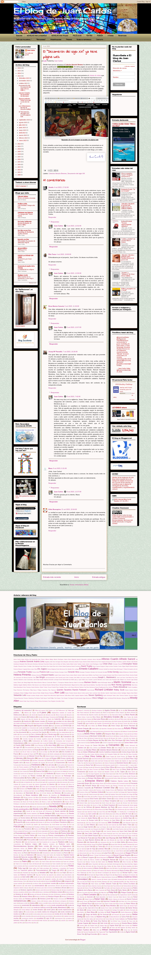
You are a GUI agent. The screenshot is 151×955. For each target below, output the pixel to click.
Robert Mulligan (24, 693)
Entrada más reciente (52, 577)
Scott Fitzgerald (112, 912)
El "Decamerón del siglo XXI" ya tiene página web (25, 114)
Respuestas (55, 222)
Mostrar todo (32, 282)
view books (132, 399)
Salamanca (30, 855)
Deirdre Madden (114, 761)
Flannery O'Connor (118, 785)
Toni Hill (112, 921)
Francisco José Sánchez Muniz (127, 790)
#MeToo (26, 712)
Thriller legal (22, 868)
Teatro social (28, 866)
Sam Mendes (101, 693)
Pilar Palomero (52, 690)
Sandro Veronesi (120, 908)
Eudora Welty (117, 778)
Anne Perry (81, 725)
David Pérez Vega (131, 758)
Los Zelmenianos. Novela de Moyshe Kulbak (25, 107)
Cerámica (16, 730)
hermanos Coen (46, 701)
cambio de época (38, 877)
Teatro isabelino (56, 863)
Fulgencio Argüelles (132, 792)
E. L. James (130, 765)
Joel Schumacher (50, 677)
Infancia (24, 780)
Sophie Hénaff (125, 914)
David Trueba (86, 666)
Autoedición (17, 721)
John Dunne (101, 822)
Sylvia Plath (125, 917)
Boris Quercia (104, 738)
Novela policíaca (53, 820)
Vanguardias (34, 872)
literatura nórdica (36, 901)
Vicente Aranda (78, 698)
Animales (40, 717)
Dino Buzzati (89, 763)
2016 (19, 159)
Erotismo (49, 760)
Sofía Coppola (75, 695)
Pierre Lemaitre (90, 895)
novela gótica (50, 909)
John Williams (90, 825)
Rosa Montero (111, 905)
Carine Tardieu (77, 664)
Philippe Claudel (126, 892)
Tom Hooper (64, 698)
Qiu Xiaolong (80, 897)
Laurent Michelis (97, 679)
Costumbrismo (19, 743)
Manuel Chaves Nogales (122, 855)
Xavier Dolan (23, 701)
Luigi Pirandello (131, 848)
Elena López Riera (32, 669)
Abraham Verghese (97, 710)
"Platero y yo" (52, 710)
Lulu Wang (24, 682)
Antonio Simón (87, 661)
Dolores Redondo (109, 763)
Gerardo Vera (73, 672)
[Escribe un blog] (51, 170)
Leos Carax (105, 679)
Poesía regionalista (42, 831)
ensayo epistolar (18, 883)
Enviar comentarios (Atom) (79, 585)
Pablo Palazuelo (82, 883)
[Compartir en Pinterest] (57, 170)
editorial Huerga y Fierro (20, 881)
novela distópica (38, 909)
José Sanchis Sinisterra (110, 831)
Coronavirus (59, 741)
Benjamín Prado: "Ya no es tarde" (128, 190)
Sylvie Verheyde (107, 695)
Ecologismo (44, 754)
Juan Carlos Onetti (105, 833)
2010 (19, 175)
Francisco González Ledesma (85, 790)
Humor (29, 778)
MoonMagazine (55, 39)
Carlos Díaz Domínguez (115, 740)
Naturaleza (40, 804)
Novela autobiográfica (21, 809)
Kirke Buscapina (54, 509)
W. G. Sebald (101, 927)
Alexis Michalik (97, 659)
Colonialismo (67, 736)
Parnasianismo (57, 827)
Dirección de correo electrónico (120, 69)
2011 (19, 172)
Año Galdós (17, 723)
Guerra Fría (51, 771)
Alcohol (33, 715)
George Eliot (108, 796)
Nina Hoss (134, 685)
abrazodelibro (22, 248)
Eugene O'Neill (127, 778)
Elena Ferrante (94, 769)
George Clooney (54, 672)
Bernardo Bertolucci (33, 664)
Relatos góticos (41, 848)
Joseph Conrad (131, 827)
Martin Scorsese (122, 682)
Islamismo (59, 780)
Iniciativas (31, 780)
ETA (37, 754)
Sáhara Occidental (64, 859)
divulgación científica (50, 879)
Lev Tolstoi (98, 846)
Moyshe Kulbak (101, 877)
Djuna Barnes (98, 763)
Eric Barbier (68, 669)
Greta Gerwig (113, 672)
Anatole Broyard (97, 721)
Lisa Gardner (116, 846)
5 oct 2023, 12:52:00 (74, 226)
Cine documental (21, 732)
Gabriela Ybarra (114, 794)
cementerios (48, 877)
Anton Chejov (115, 725)
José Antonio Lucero (82, 829)
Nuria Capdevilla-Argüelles (117, 881)
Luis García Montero (105, 851)
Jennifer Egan (127, 818)
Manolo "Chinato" (94, 855)
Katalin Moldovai (44, 679)
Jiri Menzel (25, 677)
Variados (43, 872)
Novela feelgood (45, 813)
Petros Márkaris (94, 892)
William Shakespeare (111, 930)
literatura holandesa (40, 896)
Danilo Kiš (131, 756)
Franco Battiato (51, 767)
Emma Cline (80, 776)
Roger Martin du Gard (85, 905)
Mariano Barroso (69, 682)
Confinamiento (36, 741)
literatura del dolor (49, 894)
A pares (42, 712)
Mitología (53, 797)
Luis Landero (130, 851)
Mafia (37, 788)
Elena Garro (116, 769)
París (72, 827)
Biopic (52, 725)
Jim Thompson (105, 820)
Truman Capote (82, 923)
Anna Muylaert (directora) (67, 661)
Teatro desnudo (45, 863)
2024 (19, 73)
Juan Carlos (58, 226)
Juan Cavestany (28, 679)
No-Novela (17, 807)
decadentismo (23, 879)
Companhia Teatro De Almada (63, 739)
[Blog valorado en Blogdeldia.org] (24, 339)
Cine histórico (53, 732)
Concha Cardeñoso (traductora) (109, 752)
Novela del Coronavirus (45, 811)
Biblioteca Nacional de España (64, 723)
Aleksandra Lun (105, 714)
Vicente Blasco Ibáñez (129, 923)
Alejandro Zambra (93, 714)
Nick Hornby (128, 879)
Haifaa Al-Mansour (124, 672)
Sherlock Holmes (57, 857)
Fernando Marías (90, 785)
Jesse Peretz (125, 675)
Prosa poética (31, 840)
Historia (70, 773)
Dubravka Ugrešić (110, 765)
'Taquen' (34, 712)
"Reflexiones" (41, 39)
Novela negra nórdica (24, 820)
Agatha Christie (110, 710)
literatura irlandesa (67, 896)
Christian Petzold (117, 664)
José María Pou (130, 677)
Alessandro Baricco (117, 714)
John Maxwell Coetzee (129, 822)
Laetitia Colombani (127, 844)
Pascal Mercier (75, 687)
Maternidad (29, 793)
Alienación (69, 715)
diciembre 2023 (24, 78)
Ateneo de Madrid (46, 719)
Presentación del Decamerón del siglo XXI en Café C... (25, 88)
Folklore (42, 767)
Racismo (18, 842)
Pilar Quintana (111, 894)
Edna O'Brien (110, 767)
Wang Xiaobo (131, 927)
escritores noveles (50, 883)
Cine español (32, 732)
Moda (60, 797)
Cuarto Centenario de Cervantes (65, 743)
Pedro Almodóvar (120, 687)
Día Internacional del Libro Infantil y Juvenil (58, 749)
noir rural (46, 905)
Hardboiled (49, 773)
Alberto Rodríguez (59, 659)
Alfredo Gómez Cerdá (83, 717)
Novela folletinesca (61, 813)
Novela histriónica (38, 815)
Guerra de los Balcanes (26, 773)
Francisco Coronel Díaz (104, 788)
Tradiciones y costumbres (59, 868)
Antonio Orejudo (83, 728)
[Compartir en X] (53, 170)
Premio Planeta (18, 835)
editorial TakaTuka (34, 881)
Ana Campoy (87, 719)
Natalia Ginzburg (117, 879)
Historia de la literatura (20, 775)
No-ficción (26, 807)
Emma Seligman (51, 669)
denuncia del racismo (36, 879)
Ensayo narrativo (66, 758)
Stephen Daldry (83, 695)
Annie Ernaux (103, 725)
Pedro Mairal (111, 890)
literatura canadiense (19, 892)
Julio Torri (111, 842)
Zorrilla (122, 932)
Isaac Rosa (102, 811)
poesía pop (36, 916)
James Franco (66, 675)
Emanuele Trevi (81, 773)
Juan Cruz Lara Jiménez (119, 833)
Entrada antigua (98, 577)
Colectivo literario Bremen (58, 173)
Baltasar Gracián (127, 731)
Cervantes (114, 745)
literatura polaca (47, 901)
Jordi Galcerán (112, 824)
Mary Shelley (107, 866)
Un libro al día (22, 204)
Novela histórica (50, 815)
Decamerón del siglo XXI (76, 173)
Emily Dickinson (130, 774)
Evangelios (35, 762)
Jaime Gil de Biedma (104, 813)
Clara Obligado (119, 747)
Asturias (36, 719)
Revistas (67, 850)
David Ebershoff (95, 758)
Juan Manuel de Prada (84, 838)
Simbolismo (68, 857)
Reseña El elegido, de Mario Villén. (24, 224)
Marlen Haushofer (93, 864)
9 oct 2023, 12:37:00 (74, 492)
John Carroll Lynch (60, 677)
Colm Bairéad (35, 666)
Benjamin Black (110, 734)
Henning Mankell (94, 803)
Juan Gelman (104, 835)
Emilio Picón (118, 773)
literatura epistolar (61, 894)
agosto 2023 (23, 122)
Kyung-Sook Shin (115, 844)
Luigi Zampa (134, 679)
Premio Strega (42, 835)
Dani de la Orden (57, 666)
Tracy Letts (132, 921)
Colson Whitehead (89, 752)
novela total (28, 914)
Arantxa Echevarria (106, 661)
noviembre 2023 (24, 80)
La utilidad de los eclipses (26, 269)
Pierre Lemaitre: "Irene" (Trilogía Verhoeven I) (126, 174)
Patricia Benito (127, 886)
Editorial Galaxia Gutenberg (52, 756)
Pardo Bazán (107, 886)
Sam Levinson (93, 693)
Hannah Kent (98, 801)
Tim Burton (37, 698)
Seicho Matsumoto (126, 912)
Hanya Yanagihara (111, 801)
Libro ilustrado (62, 784)
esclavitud (27, 883)
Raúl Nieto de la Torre (125, 901)
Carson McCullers (99, 745)
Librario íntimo (23, 196)
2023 (19, 76)
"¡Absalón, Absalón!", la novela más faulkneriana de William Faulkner (128, 206)
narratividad (25, 905)
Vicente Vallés (83, 925)
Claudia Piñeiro (91, 750)
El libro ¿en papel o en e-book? (128, 289)
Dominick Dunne (122, 763)
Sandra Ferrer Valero (106, 908)
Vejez (51, 872)
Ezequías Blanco (94, 780)
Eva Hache (110, 669)
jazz (27, 887)
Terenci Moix (108, 919)
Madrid (29, 788)
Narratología (31, 804)
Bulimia (58, 725)
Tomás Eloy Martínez (100, 921)
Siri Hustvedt (104, 914)
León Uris (107, 846)
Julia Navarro (90, 842)
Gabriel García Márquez (20, 769)
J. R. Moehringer (130, 811)
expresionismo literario (54, 885)
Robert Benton (129, 690)
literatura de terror (21, 894)
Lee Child (90, 846)
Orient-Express (45, 824)
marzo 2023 (23, 135)
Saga (22, 855)
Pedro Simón (122, 890)
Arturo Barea (117, 728)
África (21, 922)
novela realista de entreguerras (47, 912)
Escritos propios (59, 760)
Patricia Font (82, 687)
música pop (63, 903)
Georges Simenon (130, 796)
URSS (62, 870)
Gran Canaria (23, 771)
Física (70, 767)
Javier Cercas (130, 816)
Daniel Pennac (121, 756)
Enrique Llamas (81, 778)
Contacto (99, 39)
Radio (26, 842)
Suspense (41, 859)
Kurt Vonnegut (103, 844)
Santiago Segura (125, 693)
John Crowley (69, 677)
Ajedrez (27, 715)
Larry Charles (89, 679)
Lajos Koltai (81, 679)
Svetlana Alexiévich (114, 916)
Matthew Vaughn (18, 685)
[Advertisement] (25, 385)
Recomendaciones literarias (24, 846)
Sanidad (58, 855)
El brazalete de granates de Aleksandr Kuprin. (26, 241)
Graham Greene (106, 798)
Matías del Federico (99, 870)
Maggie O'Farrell (131, 853)
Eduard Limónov (121, 767)
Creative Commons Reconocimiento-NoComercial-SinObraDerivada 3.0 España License (122, 521)
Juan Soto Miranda (109, 840)
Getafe (15, 771)
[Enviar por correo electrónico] (49, 170)
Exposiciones (60, 762)
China (23, 730)
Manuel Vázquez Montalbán (129, 857)
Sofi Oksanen (115, 914)
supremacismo (59, 918)
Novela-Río (19, 822)
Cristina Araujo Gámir (128, 752)
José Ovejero (96, 831)
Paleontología (28, 827)
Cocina (24, 736)
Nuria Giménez (35, 687)
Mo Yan (91, 877)
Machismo (22, 788)
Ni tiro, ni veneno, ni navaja (26, 198)
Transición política (26, 870)
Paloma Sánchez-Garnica (94, 886)
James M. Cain (126, 814)
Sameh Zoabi (109, 693)
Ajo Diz (120, 710)
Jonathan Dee (102, 824)
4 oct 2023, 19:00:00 (64, 254)
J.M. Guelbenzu (81, 813)
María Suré (109, 868)
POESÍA (100, 35)
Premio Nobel (66, 833)
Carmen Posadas (85, 745)
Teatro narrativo (67, 863)
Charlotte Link (81, 747)
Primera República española (43, 837)
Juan (121, 387)
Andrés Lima (39, 661)
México (37, 801)
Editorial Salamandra (68, 756)
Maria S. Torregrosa (58, 682)
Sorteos (16, 859)
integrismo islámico (19, 887)
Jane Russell (36, 782)
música (32, 903)
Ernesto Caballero (88, 668)
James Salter (88, 816)
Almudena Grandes (112, 717)
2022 (19, 144)
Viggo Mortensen (87, 698)
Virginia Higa (103, 925)
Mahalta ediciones (52, 788)
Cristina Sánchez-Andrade (97, 754)
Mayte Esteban (124, 870)
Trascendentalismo (42, 870)
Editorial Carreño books (20, 756)
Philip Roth (113, 892)
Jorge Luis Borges (101, 827)
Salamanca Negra (42, 855)
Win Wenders (117, 698)
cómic (15, 879)
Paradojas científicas (39, 827)
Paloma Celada (81, 886)
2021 (19, 146)
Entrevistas (26, 760)
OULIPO (28, 824)
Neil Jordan (104, 685)
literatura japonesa (31, 898)
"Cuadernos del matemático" (23, 710)
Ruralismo (59, 853)
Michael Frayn (116, 872)
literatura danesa (69, 892)
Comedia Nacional (28, 739)
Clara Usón (128, 747)
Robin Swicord (33, 693)
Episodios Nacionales (38, 760)
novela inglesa (18, 912)
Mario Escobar (127, 861)
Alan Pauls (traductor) (83, 712)
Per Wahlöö (133, 890)
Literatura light (61, 786)
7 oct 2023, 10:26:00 (70, 351)
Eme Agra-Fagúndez (94, 773)
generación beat (67, 885)
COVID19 (66, 725)
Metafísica (54, 795)
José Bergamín (94, 829)
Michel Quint (90, 875)
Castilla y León (49, 728)
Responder (52, 217)
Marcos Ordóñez (95, 859)
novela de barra (27, 907)
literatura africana (60, 888)
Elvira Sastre (131, 771)
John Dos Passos (91, 822)
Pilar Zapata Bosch (122, 894)
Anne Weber (91, 725)
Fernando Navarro (105, 785)
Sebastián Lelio (20, 695)
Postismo (33, 833)
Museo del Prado (27, 801)
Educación (30, 758)
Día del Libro (54, 752)
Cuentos (28, 745)
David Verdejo (104, 761)
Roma (26, 853)
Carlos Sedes (85, 664)
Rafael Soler (99, 899)
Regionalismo (67, 846)
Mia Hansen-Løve (37, 685)
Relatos (30, 848)
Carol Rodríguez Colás (96, 664)
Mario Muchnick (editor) (59, 791)
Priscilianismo (70, 837)
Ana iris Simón (87, 721)
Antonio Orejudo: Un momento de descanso (24, 94)
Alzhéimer (16, 717)
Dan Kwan (50, 666)
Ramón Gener (83, 901)
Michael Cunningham (103, 872)
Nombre (116, 77)
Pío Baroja (132, 894)
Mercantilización (18, 795)
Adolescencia (18, 715)
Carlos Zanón (95, 742)
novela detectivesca (59, 907)
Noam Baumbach (18, 687)
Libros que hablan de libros (30, 786)
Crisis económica (32, 743)
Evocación (51, 762)
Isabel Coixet (57, 675)
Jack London (92, 814)
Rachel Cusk (112, 897)
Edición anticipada (54, 754)
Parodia (66, 827)
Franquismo (61, 767)
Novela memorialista (51, 818)
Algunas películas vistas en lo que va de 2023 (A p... (25, 101)
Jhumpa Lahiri (93, 820)
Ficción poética (61, 765)
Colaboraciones (34, 736)
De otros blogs (51, 745)
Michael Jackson (28, 797)
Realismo (61, 842)
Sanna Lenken (117, 693)
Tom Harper (57, 698)
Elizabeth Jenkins (109, 771)
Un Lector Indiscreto (25, 221)
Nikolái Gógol (90, 881)
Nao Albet (98, 685)
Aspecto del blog (26, 719)
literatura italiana (18, 898)
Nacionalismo (57, 802)
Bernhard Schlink (96, 736)
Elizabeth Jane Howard (95, 771)
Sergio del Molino (91, 914)
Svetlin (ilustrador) (51, 859)
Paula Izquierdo (127, 888)
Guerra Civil (40, 771)
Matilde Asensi (127, 868)
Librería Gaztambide (40, 784)
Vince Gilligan (97, 698)
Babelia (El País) (26, 723)
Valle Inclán (104, 923)
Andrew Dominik (26, 661)
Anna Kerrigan (56, 661)
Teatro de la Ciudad (21, 863)
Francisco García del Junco (127, 787)
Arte (15, 719)
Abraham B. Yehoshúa (83, 710)
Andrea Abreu (108, 721)
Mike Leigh (83, 685)
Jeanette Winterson (115, 818)
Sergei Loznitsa (31, 695)
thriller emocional (32, 920)
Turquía (54, 870)
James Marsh (73, 675)
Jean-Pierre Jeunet (117, 675)
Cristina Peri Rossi (82, 754)
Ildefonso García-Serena (84, 809)
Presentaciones (28, 837)
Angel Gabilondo (90, 723)
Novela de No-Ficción (55, 809)
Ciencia (30, 730)
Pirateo (50, 829)
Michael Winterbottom (65, 685)
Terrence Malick (133, 695)
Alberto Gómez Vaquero (117, 712)
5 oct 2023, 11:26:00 (72, 306)
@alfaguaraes (121, 339)
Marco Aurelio (83, 859)
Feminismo (36, 765)
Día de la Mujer (43, 751)
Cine (48, 730)
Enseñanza (17, 760)
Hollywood (48, 775)
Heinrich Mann (83, 803)
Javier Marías (92, 818)
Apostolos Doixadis (106, 728)
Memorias (57, 793)
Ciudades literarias (64, 734)
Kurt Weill (71, 679)
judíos (32, 887)
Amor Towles (127, 717)
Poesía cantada (18, 831)
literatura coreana (56, 892)
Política (72, 831)
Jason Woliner (89, 675)
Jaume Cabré (118, 816)
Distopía (69, 747)
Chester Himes (105, 747)
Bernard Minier (133, 734)
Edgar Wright (125, 666)
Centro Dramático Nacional (64, 728)
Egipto (39, 758)
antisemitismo (68, 875)
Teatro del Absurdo (34, 863)
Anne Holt (132, 723)
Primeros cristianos (59, 837)
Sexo (48, 857)
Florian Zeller (35, 672)
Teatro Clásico (46, 861)
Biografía (31, 725)
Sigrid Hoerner (60, 695)
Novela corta (38, 809)
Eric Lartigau (75, 669)
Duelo (42, 749)
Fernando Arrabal (123, 783)
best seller (26, 877)
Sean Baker (134, 693)
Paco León (67, 687)
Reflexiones (56, 846)
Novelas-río (41, 822)
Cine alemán (59, 730)
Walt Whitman (121, 927)
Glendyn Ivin (94, 672)
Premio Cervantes (43, 833)
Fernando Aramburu (111, 783)
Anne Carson (123, 723)
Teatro (24, 861)
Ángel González (92, 934)
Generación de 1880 (41, 769)
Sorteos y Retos (28, 859)
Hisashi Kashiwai (122, 805)
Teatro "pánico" (35, 861)
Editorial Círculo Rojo (36, 756)
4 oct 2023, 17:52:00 (61, 187)
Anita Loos (115, 723)
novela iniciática (30, 912)
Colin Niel (129, 750)
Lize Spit (81, 848)
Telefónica (45, 866)
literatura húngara (53, 896)
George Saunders (118, 796)
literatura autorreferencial (42, 890)
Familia (70, 762)
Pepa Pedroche (18, 690)
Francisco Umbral (97, 792)
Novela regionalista (68, 820)
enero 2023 (23, 140)
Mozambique (58, 799)
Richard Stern (98, 903)
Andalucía (32, 717)
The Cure (63, 866)
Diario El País (40, 747)
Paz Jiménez (109, 687)
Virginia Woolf (114, 925)
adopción (51, 875)
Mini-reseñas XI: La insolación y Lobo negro (26, 277)
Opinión (36, 824)
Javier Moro (104, 818)
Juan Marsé (98, 838)
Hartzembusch (132, 801)
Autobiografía (68, 719)
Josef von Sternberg (91, 677)
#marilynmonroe (122, 340)
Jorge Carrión (88, 827)
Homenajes (67, 776)
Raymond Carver (95, 901)
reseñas (16, 918)
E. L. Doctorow (121, 765)
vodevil (70, 920)
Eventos (43, 762)
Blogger (82, 940)
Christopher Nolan (129, 664)
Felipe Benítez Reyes (97, 783)
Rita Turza (52, 254)
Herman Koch (126, 803)
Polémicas (64, 831)
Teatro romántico (18, 866)
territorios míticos (19, 920)
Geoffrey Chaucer (97, 796)
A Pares (111, 35)
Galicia (31, 769)
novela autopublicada (58, 905)
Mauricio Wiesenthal (112, 870)
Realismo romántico (48, 844)
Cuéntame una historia (25, 212)
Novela (53, 806)
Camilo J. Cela (122, 738)
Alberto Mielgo (49, 659)
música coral (42, 903)
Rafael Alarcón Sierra (124, 897)
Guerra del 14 (40, 773)
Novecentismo (43, 806)
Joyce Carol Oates (125, 831)
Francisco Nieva (83, 792)
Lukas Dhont (17, 682)
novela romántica (66, 912)
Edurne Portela (132, 767)
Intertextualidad (41, 780)
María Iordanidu (88, 868)
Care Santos (131, 738)
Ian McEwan (88, 807)
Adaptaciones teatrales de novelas (62, 712)
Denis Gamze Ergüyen (99, 666)
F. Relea (125, 669)
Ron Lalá (59, 692)
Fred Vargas (121, 792)
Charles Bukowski (130, 745)
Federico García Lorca (119, 781)
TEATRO (89, 35)
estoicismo (19, 885)
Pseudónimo (50, 839)
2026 (19, 68)
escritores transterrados (66, 883)
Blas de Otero (83, 738)
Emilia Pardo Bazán (107, 773)
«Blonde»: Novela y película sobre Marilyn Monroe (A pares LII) (127, 257)
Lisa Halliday (125, 846)
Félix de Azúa (82, 794)
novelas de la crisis (60, 914)
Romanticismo (35, 853)
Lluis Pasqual (112, 679)
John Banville (126, 820)
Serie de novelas (27, 857)
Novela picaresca (39, 820)
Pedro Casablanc (132, 687)
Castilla (40, 728)
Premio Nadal (54, 833)
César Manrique (39, 745)
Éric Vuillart (103, 934)
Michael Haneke (46, 685)
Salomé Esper (123, 905)
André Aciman (118, 721)
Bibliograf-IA (22, 250)
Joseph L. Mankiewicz (107, 677)
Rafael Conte (88, 899)
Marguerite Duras (124, 859)
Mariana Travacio (90, 861)
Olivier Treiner (43, 687)
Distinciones (60, 747)
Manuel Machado (101, 857)
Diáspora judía (17, 749)
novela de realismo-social (41, 907)
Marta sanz (104, 864)
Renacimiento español (65, 848)
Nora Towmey (27, 687)
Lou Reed (113, 848)
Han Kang (90, 801)
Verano (58, 872)
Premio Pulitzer (30, 835)
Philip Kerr (103, 892)
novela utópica (37, 914)
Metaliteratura (65, 795)
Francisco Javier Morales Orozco (105, 790)
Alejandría (40, 715)
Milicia (37, 797)
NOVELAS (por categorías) (37, 35)
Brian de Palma (61, 664)
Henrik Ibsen (105, 803)
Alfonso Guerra (60, 715)
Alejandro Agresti (76, 659)
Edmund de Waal (99, 767)
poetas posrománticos (48, 916)
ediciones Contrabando (65, 879)
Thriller (71, 866)
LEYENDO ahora (119, 407)
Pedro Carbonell (99, 890)
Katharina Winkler (132, 842)
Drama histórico (28, 749)
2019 (19, 151)
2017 (19, 157)
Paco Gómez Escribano (127, 883)
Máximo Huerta (111, 877)
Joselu (51, 187)
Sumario (19, 35)
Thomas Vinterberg (28, 698)
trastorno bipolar (54, 920)
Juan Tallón (120, 840)
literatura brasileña (67, 890)
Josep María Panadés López (117, 827)
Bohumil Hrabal (94, 738)
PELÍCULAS (77, 35)
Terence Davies (124, 695)
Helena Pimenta (22, 674)
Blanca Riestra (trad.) (131, 736)
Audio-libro (57, 719)
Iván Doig (111, 811)
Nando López (107, 879)
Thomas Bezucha (18, 698)
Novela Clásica (68, 806)
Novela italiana (25, 818)
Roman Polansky (49, 693)
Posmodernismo (21, 833)
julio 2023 (22, 125)
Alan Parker (41, 659)
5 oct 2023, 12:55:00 (74, 273)
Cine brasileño (70, 730)
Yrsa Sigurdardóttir (111, 932)
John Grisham (113, 822)
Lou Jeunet (127, 679)
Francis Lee (44, 672)
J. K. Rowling (120, 811)
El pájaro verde (23, 275)
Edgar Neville (88, 767)
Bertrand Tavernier (44, 664)
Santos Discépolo (130, 910)
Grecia (31, 771)
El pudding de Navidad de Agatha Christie (26, 232)
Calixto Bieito (69, 664)
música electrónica (53, 903)
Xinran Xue (127, 930)
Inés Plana (108, 809)
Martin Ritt (110, 682)
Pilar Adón (102, 894)
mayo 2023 (23, 130)
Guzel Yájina (127, 798)
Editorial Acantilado (67, 754)
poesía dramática (26, 916)
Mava (50, 468)
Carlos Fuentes (130, 740)
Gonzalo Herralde (102, 672)
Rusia (66, 853)
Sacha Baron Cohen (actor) (81, 693)
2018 (19, 154)
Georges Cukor (63, 672)
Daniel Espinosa (66, 666)
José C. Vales (105, 829)
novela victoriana (47, 914)
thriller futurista (43, 920)
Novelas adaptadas (30, 822)
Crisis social (42, 743)
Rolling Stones (17, 853)
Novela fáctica (27, 815)
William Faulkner (83, 930)
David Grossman (118, 758)
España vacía (18, 762)
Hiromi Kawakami (109, 805)
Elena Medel (126, 769)
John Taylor (80, 824)
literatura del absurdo (35, 894)
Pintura (43, 829)
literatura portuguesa (60, 901)
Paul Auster (97, 888)
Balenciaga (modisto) (39, 723)
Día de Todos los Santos (29, 751)
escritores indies (37, 883)
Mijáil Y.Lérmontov (82, 877)
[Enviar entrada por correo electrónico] (44, 170)
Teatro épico (37, 866)
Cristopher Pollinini (112, 754)
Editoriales (19, 758)
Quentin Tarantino (64, 690)
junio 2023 (22, 127)
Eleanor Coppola (22, 669)
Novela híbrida (64, 815)
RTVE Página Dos (69, 839)
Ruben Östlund (69, 693)
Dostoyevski (99, 765)
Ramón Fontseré (79, 690)
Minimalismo (44, 797)
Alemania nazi (49, 715)
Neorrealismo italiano (59, 804)
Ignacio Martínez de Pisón (105, 807)
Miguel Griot (109, 875)
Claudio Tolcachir (18, 666)
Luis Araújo (95, 851)
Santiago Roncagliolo (117, 910)
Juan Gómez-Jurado (130, 835)
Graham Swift (117, 798)
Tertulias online (54, 866)
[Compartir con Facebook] (55, 170)
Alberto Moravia (131, 712)
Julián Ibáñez (121, 842)
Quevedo (90, 897)
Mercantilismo (68, 793)
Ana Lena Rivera (99, 719)
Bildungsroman (19, 725)
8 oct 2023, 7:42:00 (73, 396)
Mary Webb (117, 866)
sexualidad (39, 918)
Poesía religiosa (54, 831)
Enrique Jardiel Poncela (128, 776)
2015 (19, 162)
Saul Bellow (101, 912)
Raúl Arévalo (90, 690)
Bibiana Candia (119, 736)
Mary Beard (124, 864)
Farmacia (16, 765)
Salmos (51, 855)
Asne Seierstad (94, 731)
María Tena (118, 868)
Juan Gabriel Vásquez (91, 835)
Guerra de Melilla (61, 771)
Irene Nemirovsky (120, 809)
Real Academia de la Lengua (47, 842)
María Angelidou (127, 866)
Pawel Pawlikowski (100, 687)
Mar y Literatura (24, 791)
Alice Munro (96, 717)
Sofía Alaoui (68, 695)
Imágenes (67, 778)
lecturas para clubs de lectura (45, 887)
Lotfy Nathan (120, 679)
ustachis (63, 920)
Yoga (37, 875)
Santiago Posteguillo (104, 910)
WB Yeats (112, 927)
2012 (19, 169)
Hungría (38, 778)
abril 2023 (22, 133)
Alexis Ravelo (130, 715)
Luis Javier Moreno (118, 851)
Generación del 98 (67, 769)
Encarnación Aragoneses (113, 776)
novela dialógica (25, 909)
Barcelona (50, 723)
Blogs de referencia (84, 39)
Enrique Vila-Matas (94, 778)
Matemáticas (19, 793)
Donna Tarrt (89, 765)
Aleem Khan (67, 659)
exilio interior (28, 885)
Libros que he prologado (48, 786)
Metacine (45, 795)
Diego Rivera (50, 747)
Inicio (76, 577)
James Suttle (81, 675)
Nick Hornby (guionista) (121, 685)
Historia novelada (36, 776)
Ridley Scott (119, 690)
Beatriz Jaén (130, 661)
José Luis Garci (121, 677)
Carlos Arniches (81, 740)
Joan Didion (116, 820)
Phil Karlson (26, 690)
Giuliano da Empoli (82, 798)
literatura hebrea (27, 896)
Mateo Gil (134, 682)
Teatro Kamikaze (56, 861)
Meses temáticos (32, 795)
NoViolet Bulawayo (102, 881)
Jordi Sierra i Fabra (125, 825)
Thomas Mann (132, 919)
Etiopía (27, 762)
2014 (19, 164)
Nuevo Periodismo (61, 822)
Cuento (18, 745)
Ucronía (69, 870)
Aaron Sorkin (17, 659)
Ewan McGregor (118, 669)
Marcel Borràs (38, 682)
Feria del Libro (49, 765)
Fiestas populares (24, 767)
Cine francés (42, 732)
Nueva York (50, 822)
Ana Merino (111, 719)
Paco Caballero (60, 687)
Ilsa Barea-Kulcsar (98, 809)
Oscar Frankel (52, 687)
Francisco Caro (130, 785)
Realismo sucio (64, 844)
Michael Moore (55, 685)
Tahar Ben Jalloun (88, 919)
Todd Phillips (50, 698)
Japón (43, 782)
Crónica (51, 743)
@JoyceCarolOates (123, 337)
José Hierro (129, 829)
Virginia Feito (93, 925)
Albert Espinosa (96, 712)
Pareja (49, 827)
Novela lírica (37, 818)
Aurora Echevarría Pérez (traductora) (110, 731)
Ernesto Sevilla (103, 669)
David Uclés (94, 761)
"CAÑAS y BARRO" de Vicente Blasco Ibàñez (128, 240)
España (69, 760)
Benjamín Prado (122, 734)
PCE (70, 824)
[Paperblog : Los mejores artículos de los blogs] (117, 467)
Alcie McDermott (81, 714)
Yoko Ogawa (99, 932)
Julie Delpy (36, 679)
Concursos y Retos (21, 741)
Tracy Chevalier (121, 921)
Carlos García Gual (82, 742)
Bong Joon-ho (53, 664)
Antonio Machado (129, 725)
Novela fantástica (32, 813)
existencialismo (39, 885)
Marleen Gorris (90, 682)
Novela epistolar (60, 811)
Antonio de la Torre (96, 661)
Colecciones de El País (52, 736)
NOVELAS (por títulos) (60, 35)
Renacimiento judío (20, 850)
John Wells (77, 677)
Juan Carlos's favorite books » (126, 419)
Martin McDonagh (102, 682)
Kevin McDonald (63, 679)
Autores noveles (40, 721)
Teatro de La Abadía (68, 861)
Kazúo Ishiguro (83, 844)
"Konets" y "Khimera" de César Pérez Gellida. (128, 274)
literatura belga (55, 890)
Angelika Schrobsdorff (103, 723)
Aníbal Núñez (95, 728)
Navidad (47, 804)
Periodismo (27, 829)
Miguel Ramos (118, 875)
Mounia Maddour (90, 685)
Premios (69, 39)
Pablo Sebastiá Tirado (108, 883)
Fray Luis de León (111, 792)
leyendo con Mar (23, 239)
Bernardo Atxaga (83, 736)
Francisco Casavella (84, 788)
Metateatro (17, 797)
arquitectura (17, 877)
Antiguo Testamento (50, 717)
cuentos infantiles (67, 877)
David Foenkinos (76, 666)
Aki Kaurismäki (33, 659)
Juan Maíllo (123, 838)
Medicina (49, 793)
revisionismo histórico (27, 918)
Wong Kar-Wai (126, 698)
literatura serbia (23, 903)
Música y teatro (46, 801)
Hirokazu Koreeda (36, 675)
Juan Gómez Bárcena (116, 835)
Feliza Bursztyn (25, 765)
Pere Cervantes (83, 892)
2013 (19, 167)
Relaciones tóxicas (19, 848)
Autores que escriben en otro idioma (60, 721)
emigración (68, 881)
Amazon (24, 717)
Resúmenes (43, 850)
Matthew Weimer (27, 685)
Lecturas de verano (26, 784)
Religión (52, 848)
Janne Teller (108, 816)
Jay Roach (96, 675)
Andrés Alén (127, 721)
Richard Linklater (104, 689)
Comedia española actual (43, 739)
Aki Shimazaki (130, 710)
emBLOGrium (56, 881)
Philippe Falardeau (42, 690)
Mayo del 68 (40, 793)
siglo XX (49, 918)
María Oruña (98, 868)
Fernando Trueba (25, 672)
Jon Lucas (83, 677)
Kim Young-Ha (93, 844)
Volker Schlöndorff (109, 698)
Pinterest (36, 829)
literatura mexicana (59, 898)
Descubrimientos (29, 747)
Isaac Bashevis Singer (90, 811)
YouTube (43, 875)
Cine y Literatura (36, 734)
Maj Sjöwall (83, 855)
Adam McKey (25, 659)
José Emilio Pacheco (118, 829)
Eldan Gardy (83, 769)
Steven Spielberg (95, 695)
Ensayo (54, 758)
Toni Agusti (71, 698)
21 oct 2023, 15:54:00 (69, 509)
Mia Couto (92, 872)
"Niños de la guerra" (40, 710)
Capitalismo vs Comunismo (28, 728)
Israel (17, 782)
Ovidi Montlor (55, 824)
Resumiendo (32, 850)
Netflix (109, 685)
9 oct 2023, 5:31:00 (60, 468)
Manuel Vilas (113, 857)
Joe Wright (40, 677)
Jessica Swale (133, 675)
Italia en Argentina (26, 782)
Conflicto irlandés (48, 741)
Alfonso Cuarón (109, 659)
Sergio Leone (39, 695)
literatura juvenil (45, 898)
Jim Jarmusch (17, 677)
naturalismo (36, 905)
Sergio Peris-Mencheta (50, 695)
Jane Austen (99, 816)
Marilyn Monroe (45, 791)
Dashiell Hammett (83, 758)
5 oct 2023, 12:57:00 (74, 327)
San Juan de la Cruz (91, 908)
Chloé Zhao (107, 664)
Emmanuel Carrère (94, 776)
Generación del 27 (55, 769)
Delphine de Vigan (127, 761)
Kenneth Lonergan (54, 679)
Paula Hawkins (116, 888)
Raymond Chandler (109, 901)
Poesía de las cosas (29, 831)
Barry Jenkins (123, 661)
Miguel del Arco (76, 685)
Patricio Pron (88, 888)
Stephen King (101, 917)
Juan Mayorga (110, 838)
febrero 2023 (23, 138)
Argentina (69, 717)
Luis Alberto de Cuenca (83, 851)
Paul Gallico (107, 888)
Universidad (17, 872)
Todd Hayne (43, 698)
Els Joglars (42, 669)
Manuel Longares (88, 857)
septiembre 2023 (24, 120)
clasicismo (57, 877)
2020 (19, 149)
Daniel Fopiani (110, 756)
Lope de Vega (90, 849)
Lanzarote (64, 782)
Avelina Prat (115, 661)
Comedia (16, 739)
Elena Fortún (105, 769)
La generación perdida (54, 782)
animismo (59, 875)
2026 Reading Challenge (123, 384)
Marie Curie (34, 791)
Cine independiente (64, 732)
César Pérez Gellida (93, 756)
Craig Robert (43, 666)
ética (35, 922)
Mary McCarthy (87, 866)
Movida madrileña (34, 799)
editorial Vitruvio (45, 881)
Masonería (71, 791)
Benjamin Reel (23, 664)
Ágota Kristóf (130, 932)
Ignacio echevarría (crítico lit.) (126, 807)
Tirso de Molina (85, 921)
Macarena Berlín (119, 853)
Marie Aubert (101, 861)
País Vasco (19, 829)
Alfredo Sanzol (127, 659)
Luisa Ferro (107, 853)
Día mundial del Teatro (27, 754)
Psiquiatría (59, 839)
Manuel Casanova (106, 855)
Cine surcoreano (24, 734)
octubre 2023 (23, 83)
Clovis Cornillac (27, 666)
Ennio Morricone (60, 669)
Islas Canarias (69, 780)
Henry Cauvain (116, 803)
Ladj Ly (76, 679)
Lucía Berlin (122, 848)
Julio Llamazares (102, 842)
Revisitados (122, 35)
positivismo (59, 916)
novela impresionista (65, 909)
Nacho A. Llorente (96, 879)
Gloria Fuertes (93, 798)
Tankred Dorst (99, 919)
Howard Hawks (47, 675)
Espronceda (107, 778)
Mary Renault (97, 866)
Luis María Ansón (82, 853)
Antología (61, 717)
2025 (19, 71)
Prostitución (41, 839)
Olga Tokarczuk (131, 881)
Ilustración (60, 778)
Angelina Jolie (48, 661)
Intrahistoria (51, 780)
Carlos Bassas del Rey (96, 740)
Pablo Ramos (94, 883)
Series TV (40, 857)
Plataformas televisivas (62, 829)
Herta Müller (87, 805)
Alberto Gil (106, 712)
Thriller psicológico (44, 868)
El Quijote (46, 758)
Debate (62, 745)
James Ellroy (115, 813)
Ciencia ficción (38, 730)
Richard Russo (87, 903)
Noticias (34, 806)
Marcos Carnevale (47, 682)
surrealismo (68, 918)
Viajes (64, 872)
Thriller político (33, 868)
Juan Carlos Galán (91, 833)
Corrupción (69, 741)
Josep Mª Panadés (55, 351)
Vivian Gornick (125, 925)
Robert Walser (130, 903)
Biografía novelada (42, 725)
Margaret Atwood (109, 859)
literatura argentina (26, 890)
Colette (123, 750)
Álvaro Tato (80, 934)
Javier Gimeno (81, 818)
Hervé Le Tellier (97, 805)
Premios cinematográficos (56, 835)
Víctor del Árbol (90, 927)
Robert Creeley (109, 903)
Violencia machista (26, 875)
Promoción (19, 840)
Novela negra (68, 818)
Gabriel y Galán (103, 794)
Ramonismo (33, 842)
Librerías (52, 784)
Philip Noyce (33, 690)
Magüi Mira (30, 682)
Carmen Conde (107, 742)
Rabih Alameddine (101, 897)
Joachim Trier (31, 677)
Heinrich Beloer (133, 672)
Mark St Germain (79, 682)
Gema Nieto (87, 796)
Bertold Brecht (109, 736)
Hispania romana (60, 773)
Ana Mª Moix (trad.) (122, 719)
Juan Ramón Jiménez (92, 840)
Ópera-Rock (28, 922)
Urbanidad (25, 872)
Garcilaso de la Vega (127, 794)
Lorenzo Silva (103, 849)
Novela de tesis (30, 811)
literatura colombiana (43, 892)
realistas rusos (68, 916)
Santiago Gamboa (91, 910)
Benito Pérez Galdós (93, 734)
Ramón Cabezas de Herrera (116, 899)
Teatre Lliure (115, 695)
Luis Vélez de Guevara (95, 853)
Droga (36, 749)
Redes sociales (44, 846)
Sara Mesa (91, 912)
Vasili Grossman (114, 923)
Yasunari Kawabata (88, 932)
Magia (43, 788)
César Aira (123, 754)
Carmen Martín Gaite (130, 742)
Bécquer (113, 738)
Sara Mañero (80, 912)
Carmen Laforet (117, 742)
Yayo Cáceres (30, 701)
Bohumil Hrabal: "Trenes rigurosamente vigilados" (126, 223)
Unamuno (94, 923)
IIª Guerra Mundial (48, 778)
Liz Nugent (134, 846)
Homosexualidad (19, 778)
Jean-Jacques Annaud (105, 675)
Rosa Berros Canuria (56, 306)
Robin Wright (40, 693)
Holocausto (58, 775)
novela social (18, 914)
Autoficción (27, 721)
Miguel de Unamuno (130, 875)
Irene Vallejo (130, 809)
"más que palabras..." (24, 39)
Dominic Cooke (117, 666)
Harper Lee (122, 801)
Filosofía (34, 767)
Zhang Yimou (38, 701)
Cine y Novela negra (50, 734)
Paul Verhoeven (91, 687)
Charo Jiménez (93, 747)
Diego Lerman (109, 666)
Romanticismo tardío (48, 853)
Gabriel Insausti (93, 794)
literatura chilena (31, 892)
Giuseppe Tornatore (84, 672)
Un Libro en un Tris (24, 230)
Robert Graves (119, 903)
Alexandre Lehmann (86, 659)
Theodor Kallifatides (120, 919)
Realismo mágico (31, 844)
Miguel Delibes (100, 875)
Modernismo (68, 797)
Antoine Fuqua (78, 661)
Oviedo (64, 824)
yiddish (15, 922)
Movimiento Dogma (46, 799)
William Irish (96, 930)
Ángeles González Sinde (57, 701)
